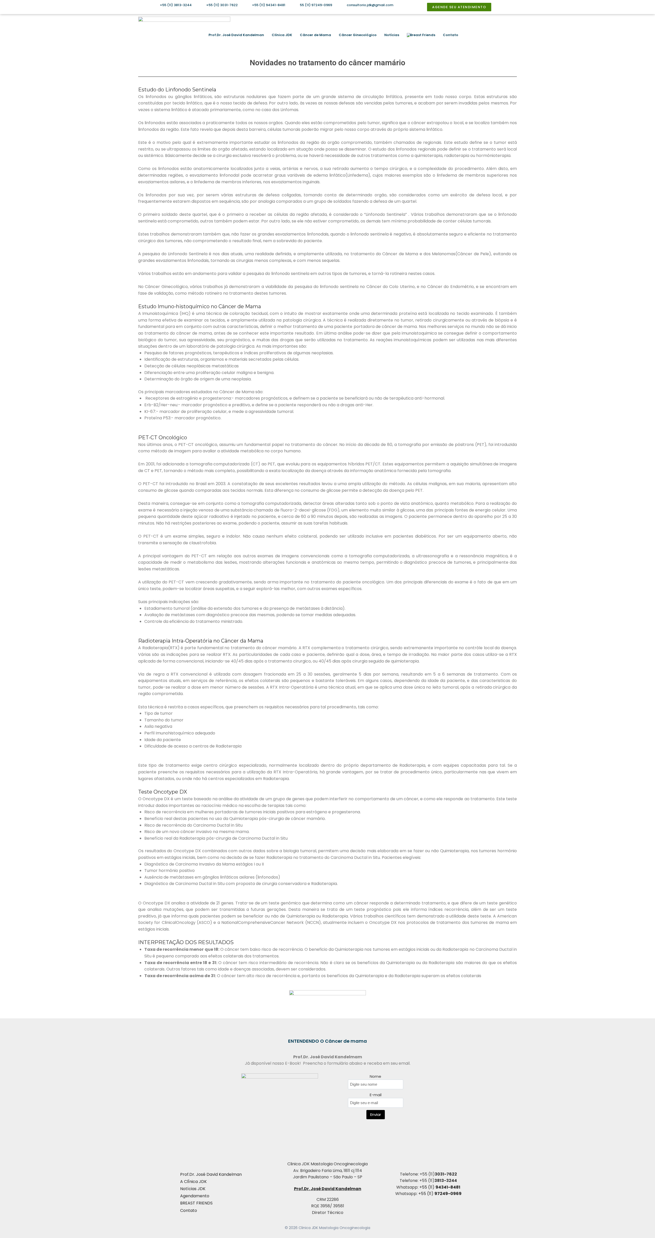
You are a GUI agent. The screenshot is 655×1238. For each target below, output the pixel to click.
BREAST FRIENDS (196, 1203)
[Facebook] (484, 35)
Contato (450, 35)
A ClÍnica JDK (193, 1181)
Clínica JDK (282, 35)
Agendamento (194, 1196)
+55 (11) (439, 1187)
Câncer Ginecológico (358, 35)
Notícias (391, 35)
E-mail (375, 1094)
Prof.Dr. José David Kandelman (236, 35)
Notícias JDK (192, 1189)
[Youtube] (492, 35)
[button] (509, 35)
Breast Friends (422, 35)
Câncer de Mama (315, 35)
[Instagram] (475, 35)
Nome (375, 1076)
